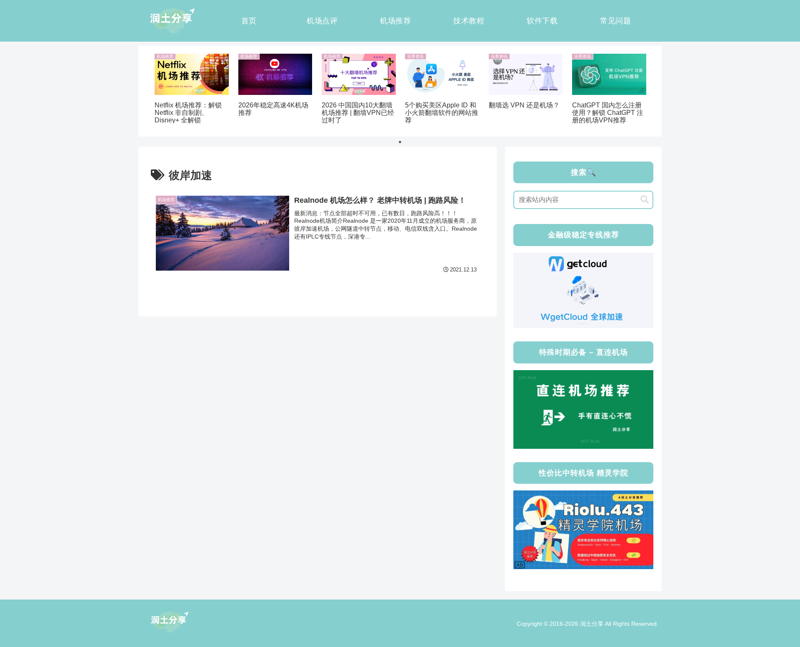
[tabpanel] (191, 90)
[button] (644, 199)
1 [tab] (400, 142)
